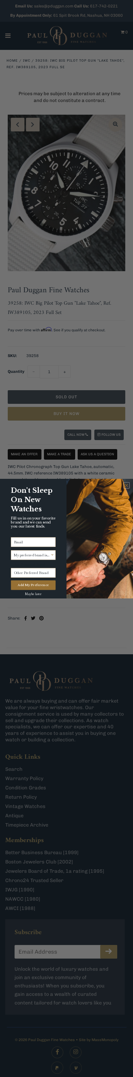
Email (15, 534)
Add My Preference (33, 585)
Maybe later (33, 594)
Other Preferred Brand (28, 565)
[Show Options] (52, 554)
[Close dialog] (126, 485)
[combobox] (32, 554)
